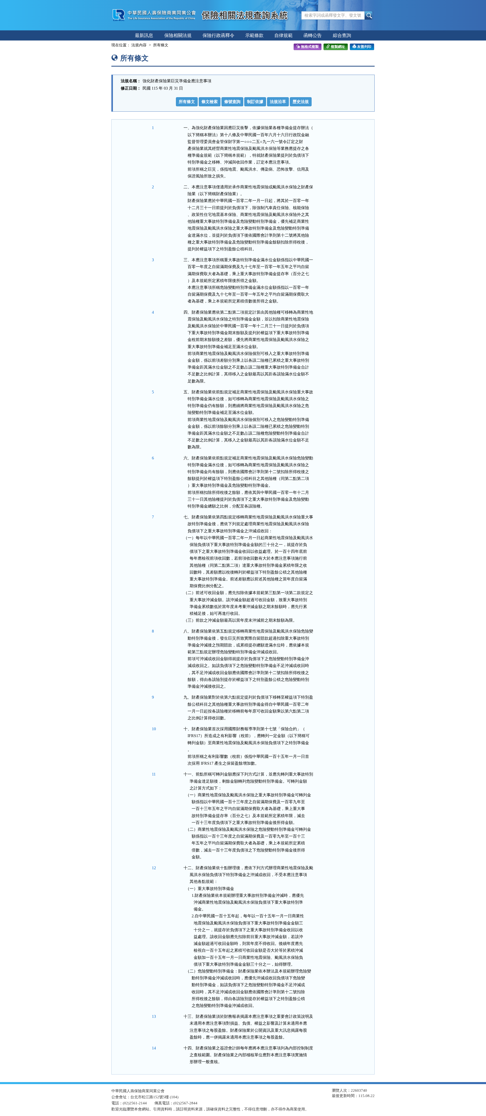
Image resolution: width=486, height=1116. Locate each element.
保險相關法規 (178, 35)
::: (106, 45)
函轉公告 (312, 35)
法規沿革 (278, 101)
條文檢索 (209, 101)
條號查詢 (232, 101)
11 (154, 774)
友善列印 (364, 47)
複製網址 (338, 47)
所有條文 (187, 101)
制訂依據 (255, 101)
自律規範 (283, 35)
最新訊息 (144, 35)
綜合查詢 (342, 35)
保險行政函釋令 (218, 35)
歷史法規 (301, 101)
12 (154, 868)
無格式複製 (310, 47)
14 (154, 1048)
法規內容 (139, 45)
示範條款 (254, 35)
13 (154, 1016)
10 (154, 729)
